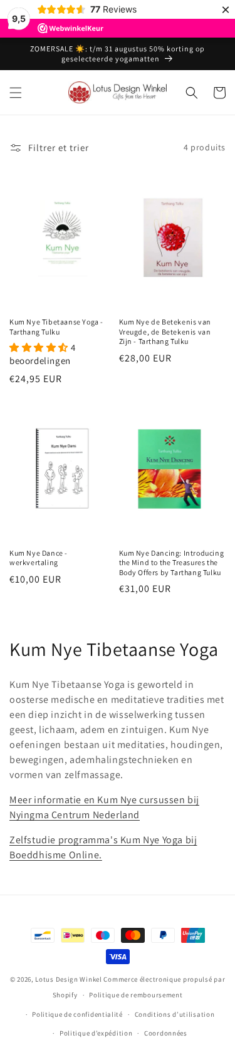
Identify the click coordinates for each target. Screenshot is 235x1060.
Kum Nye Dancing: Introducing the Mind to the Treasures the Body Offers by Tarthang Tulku (171, 562)
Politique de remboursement (135, 994)
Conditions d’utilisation (175, 1014)
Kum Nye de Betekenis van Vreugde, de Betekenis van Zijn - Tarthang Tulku (165, 331)
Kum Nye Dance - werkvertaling (38, 558)
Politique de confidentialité (77, 1014)
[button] (15, 93)
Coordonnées (165, 1033)
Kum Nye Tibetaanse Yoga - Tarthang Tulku (56, 326)
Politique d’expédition (96, 1033)
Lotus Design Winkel (68, 979)
